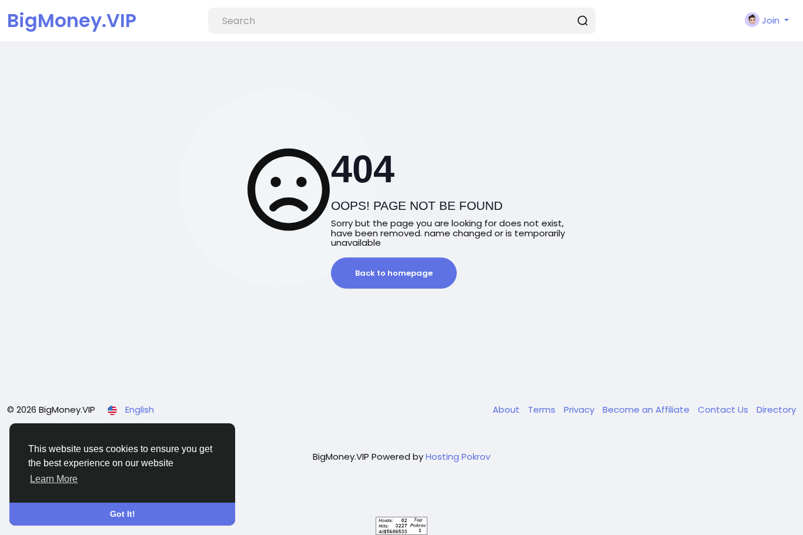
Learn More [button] (54, 479)
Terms (543, 409)
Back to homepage (394, 273)
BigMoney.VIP (71, 20)
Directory (776, 409)
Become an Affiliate (647, 409)
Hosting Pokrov (458, 456)
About (507, 409)
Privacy (580, 409)
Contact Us (724, 409)
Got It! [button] (122, 514)
